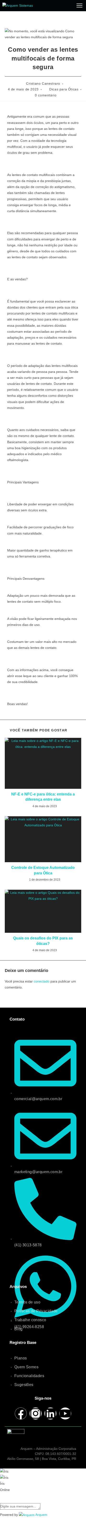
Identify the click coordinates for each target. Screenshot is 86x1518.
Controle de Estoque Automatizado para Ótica (43, 870)
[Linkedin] (50, 1413)
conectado (41, 981)
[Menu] (79, 5)
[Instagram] (36, 1413)
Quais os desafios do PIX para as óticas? (43, 940)
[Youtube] (65, 1413)
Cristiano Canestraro (43, 83)
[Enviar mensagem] (41, 1505)
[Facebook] (21, 1413)
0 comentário (45, 95)
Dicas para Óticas (63, 89)
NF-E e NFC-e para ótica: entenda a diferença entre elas (43, 796)
